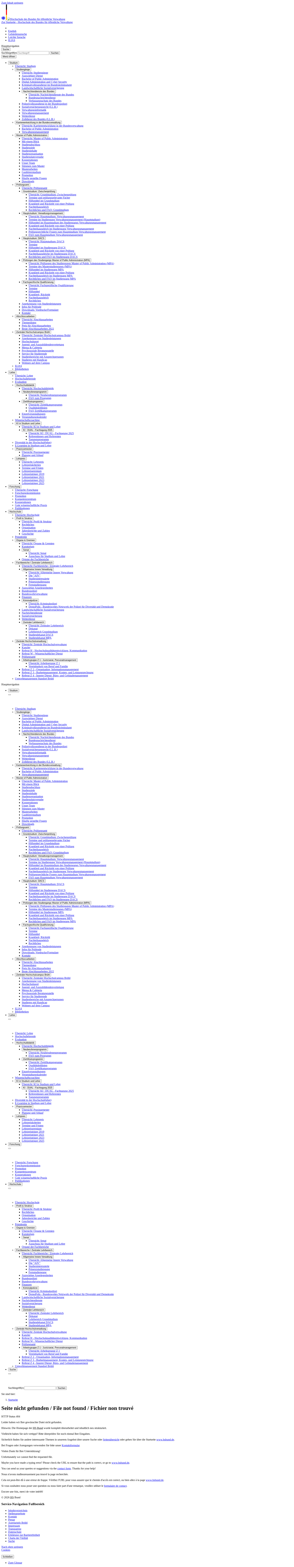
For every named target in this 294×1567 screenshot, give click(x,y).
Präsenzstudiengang (39, 581)
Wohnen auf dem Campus (36, 362)
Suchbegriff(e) (9, 52)
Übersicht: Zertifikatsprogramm (45, 404)
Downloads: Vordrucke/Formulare (40, 309)
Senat (26, 550)
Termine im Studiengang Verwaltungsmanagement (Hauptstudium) (64, 219)
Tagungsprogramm (39, 439)
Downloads (28, 181)
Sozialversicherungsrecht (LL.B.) (40, 106)
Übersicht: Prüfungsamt (34, 188)
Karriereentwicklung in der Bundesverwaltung (38, 122)
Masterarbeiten (30, 169)
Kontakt (26, 312)
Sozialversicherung (32, 615)
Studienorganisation (32, 153)
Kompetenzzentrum (25, 499)
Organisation (29, 527)
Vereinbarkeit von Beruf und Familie (48, 666)
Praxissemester (24, 449)
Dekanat (33, 628)
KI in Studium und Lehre (28, 423)
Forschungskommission (27, 493)
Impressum (14, 1525)
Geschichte (28, 533)
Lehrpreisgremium (32, 471)
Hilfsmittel (34, 291)
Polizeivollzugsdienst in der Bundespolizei (44, 103)
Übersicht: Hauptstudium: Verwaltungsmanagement (56, 216)
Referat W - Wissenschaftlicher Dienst (42, 653)
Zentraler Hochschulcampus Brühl (33, 332)
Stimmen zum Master (33, 166)
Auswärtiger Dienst (32, 75)
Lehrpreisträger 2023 (33, 480)
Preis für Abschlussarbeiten (36, 325)
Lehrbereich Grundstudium (43, 631)
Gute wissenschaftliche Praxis (31, 505)
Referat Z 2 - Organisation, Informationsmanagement (50, 669)
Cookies (5, 1549)
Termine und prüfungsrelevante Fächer (49, 197)
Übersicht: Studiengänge (35, 72)
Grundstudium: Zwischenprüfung (39, 191)
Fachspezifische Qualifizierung (38, 282)
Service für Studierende (34, 353)
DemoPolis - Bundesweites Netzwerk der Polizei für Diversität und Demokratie (71, 606)
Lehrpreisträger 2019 (33, 474)
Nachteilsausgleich (39, 297)
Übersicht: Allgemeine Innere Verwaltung (51, 572)
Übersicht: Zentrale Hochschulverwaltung (44, 644)
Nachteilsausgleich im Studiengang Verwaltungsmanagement (61, 228)
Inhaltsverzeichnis (17, 1510)
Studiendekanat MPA (40, 637)
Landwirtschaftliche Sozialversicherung (43, 88)
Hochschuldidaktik (25, 385)
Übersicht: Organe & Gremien (38, 543)
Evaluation (21, 381)
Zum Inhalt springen (12, 2)
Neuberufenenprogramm (35, 392)
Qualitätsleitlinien (38, 407)
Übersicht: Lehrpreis (33, 461)
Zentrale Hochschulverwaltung (31, 641)
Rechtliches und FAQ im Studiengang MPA (52, 278)
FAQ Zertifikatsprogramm (43, 410)
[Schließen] (9, 694)
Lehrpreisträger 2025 (33, 483)
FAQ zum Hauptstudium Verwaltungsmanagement (56, 234)
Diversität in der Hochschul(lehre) (33, 442)
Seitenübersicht (111, 1439)
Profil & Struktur (24, 518)
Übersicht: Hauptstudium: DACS (46, 241)
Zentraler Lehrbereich (33, 622)
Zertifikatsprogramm (33, 401)
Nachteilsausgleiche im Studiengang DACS (52, 253)
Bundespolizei (29, 590)
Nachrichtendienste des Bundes (38, 91)
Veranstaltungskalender (34, 417)
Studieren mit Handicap (34, 359)
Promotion (27, 175)
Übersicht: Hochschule (27, 514)
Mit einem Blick (30, 141)
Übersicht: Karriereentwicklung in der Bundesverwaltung (52, 125)
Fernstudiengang (37, 584)
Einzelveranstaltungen (33, 413)
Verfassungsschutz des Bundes (45, 100)
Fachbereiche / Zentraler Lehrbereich (34, 562)
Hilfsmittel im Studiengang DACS (47, 247)
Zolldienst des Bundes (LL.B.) (38, 119)
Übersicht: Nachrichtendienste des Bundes (51, 94)
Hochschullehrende (25, 378)
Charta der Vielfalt (18, 1538)
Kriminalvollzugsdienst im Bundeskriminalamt (47, 84)
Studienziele (28, 147)
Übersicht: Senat (37, 553)
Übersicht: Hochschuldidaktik (38, 388)
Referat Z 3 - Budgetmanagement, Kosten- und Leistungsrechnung (57, 672)
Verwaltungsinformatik (34, 109)
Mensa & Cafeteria (32, 347)
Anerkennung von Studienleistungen (41, 303)
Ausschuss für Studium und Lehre (47, 556)
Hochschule (15, 511)
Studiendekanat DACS (41, 634)
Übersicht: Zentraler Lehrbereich (46, 625)
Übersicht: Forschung (26, 489)
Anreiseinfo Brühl (18, 1522)
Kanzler (26, 647)
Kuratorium (28, 546)
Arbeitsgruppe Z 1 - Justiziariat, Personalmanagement (49, 660)
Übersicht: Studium (25, 66)
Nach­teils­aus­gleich (39, 206)
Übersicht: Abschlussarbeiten (37, 319)
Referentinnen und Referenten (45, 436)
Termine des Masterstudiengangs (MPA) (50, 266)
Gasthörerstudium (31, 172)
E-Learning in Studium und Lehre (33, 445)
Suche (11, 1541)
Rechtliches (35, 300)
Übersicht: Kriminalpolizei (43, 603)
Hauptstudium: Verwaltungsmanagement (43, 213)
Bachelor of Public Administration (40, 78)
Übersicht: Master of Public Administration (45, 138)
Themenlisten (29, 322)
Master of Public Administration (31, 135)
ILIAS (18, 366)
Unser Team (28, 163)
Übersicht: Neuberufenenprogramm (48, 395)
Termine (33, 244)
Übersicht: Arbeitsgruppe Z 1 (44, 663)
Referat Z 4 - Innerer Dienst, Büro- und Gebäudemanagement (55, 675)
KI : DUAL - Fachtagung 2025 (37, 430)
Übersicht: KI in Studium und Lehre (41, 426)
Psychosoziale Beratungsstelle (38, 350)
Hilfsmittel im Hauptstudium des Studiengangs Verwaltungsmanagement (67, 222)
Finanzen (27, 597)
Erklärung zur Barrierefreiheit (24, 1535)
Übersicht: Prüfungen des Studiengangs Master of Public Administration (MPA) (71, 263)
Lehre (12, 372)
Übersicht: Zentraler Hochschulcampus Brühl (46, 335)
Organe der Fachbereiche (35, 559)
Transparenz (14, 1528)
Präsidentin (21, 536)
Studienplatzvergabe (33, 156)
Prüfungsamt (22, 184)
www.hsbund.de (165, 1439)
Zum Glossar (15, 1562)
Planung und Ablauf (32, 455)
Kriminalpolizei (30, 600)
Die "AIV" (34, 575)
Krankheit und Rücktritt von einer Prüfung (51, 203)
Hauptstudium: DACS (33, 238)
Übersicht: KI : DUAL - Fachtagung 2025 (51, 433)
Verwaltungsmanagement (35, 113)
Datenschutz (14, 1531)
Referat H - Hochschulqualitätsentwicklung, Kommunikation (54, 650)
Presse (11, 1519)
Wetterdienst (28, 116)
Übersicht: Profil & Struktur (37, 521)
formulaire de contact (115, 1485)
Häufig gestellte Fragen (34, 178)
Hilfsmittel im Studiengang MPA (46, 269)
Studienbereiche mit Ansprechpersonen (43, 356)
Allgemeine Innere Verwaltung (37, 569)
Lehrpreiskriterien (31, 464)
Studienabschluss (31, 144)
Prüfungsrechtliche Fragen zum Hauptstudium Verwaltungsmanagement (67, 231)
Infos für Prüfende (31, 306)
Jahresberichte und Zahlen (36, 530)
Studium (14, 63)
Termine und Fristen (32, 468)
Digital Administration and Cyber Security (44, 81)
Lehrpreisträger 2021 (33, 477)
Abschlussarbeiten (25, 316)
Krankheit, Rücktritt (39, 294)
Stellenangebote (16, 1513)
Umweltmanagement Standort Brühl (34, 678)
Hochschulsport (30, 341)
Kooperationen (30, 159)
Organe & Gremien (25, 540)
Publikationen (22, 508)
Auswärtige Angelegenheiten (37, 587)
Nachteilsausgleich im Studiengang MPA (51, 275)
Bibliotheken (22, 369)
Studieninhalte (29, 150)
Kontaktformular (70, 1445)
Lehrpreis (20, 458)
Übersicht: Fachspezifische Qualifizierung (51, 285)
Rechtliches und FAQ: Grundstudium (49, 209)
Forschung (15, 486)
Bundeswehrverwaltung (34, 593)
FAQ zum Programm (40, 398)
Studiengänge (23, 69)
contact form (64, 1468)
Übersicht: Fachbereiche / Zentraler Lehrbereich (47, 565)
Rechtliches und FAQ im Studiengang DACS (53, 256)
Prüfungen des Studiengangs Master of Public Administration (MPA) (56, 260)
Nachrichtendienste (32, 612)
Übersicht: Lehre (24, 375)
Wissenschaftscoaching (27, 420)
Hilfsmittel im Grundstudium (44, 200)
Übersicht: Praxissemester (35, 452)
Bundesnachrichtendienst (42, 97)
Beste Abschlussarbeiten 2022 (38, 328)
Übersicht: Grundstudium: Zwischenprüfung (52, 194)
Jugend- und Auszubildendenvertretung (43, 344)
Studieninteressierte (39, 578)
